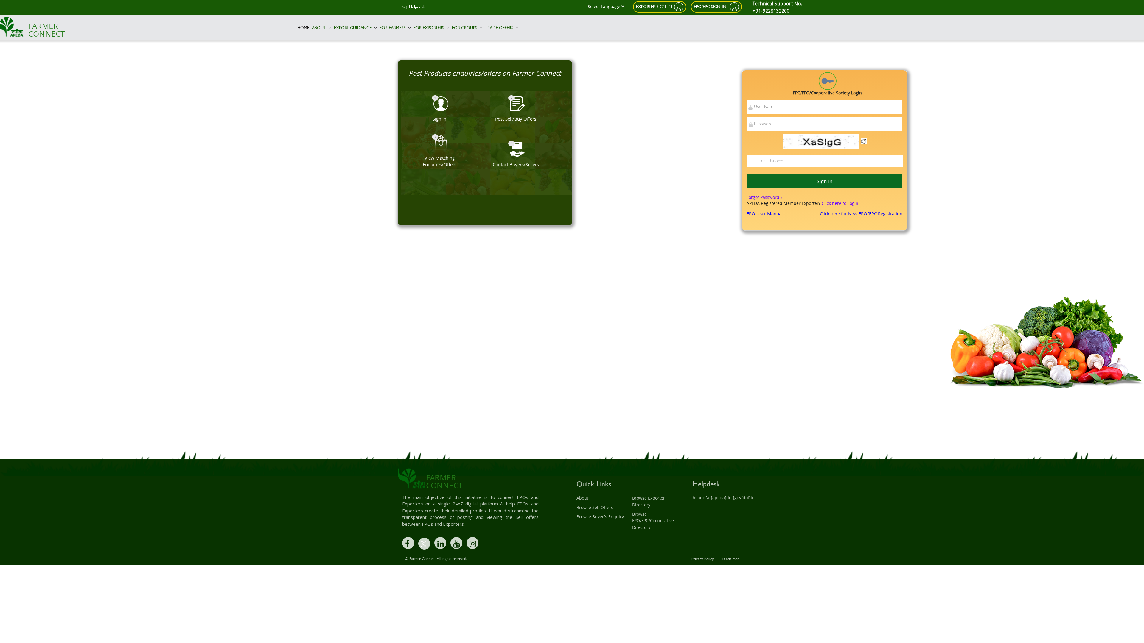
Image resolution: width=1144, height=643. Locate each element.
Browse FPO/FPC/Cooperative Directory (653, 520)
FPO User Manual (765, 213)
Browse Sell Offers (594, 507)
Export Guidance (353, 27)
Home (303, 27)
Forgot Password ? (764, 197)
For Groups (465, 27)
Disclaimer (730, 558)
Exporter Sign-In (654, 6)
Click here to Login (840, 203)
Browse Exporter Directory (648, 501)
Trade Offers (499, 27)
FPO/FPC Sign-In (711, 6)
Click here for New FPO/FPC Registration (861, 213)
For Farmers (393, 27)
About (319, 27)
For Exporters (429, 27)
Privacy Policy (702, 558)
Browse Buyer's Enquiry (600, 516)
